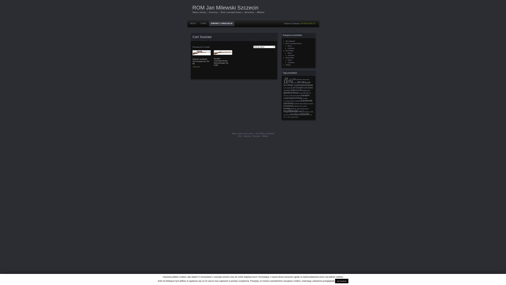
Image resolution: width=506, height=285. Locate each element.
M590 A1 (293, 109)
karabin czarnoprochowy (296, 96)
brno (285, 85)
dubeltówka (287, 90)
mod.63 (299, 109)
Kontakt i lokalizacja (221, 23)
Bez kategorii (290, 41)
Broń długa (290, 51)
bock (307, 82)
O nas (203, 23)
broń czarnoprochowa (300, 85)
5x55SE (298, 79)
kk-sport (310, 103)
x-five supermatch (292, 117)
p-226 (311, 112)
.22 (285, 79)
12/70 (288, 82)
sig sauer (286, 114)
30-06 (301, 82)
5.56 (294, 79)
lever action (303, 106)
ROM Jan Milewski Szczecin (225, 8)
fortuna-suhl (296, 90)
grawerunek (306, 90)
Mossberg (305, 109)
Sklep (193, 23)
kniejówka (288, 106)
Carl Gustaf (287, 88)
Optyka (288, 65)
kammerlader (296, 95)
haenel (301, 93)
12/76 (295, 83)
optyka (307, 112)
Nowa (290, 46)
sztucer (304, 114)
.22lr (289, 79)
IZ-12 (305, 93)
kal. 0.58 (289, 95)
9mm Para (306, 79)
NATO (301, 111)
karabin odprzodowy (300, 103)
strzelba (294, 114)
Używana (291, 48)
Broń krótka (290, 58)
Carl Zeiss (308, 88)
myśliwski (290, 111)
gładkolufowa (290, 92)
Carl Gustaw (297, 88)
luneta (286, 108)
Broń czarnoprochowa (293, 43)
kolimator (296, 106)
